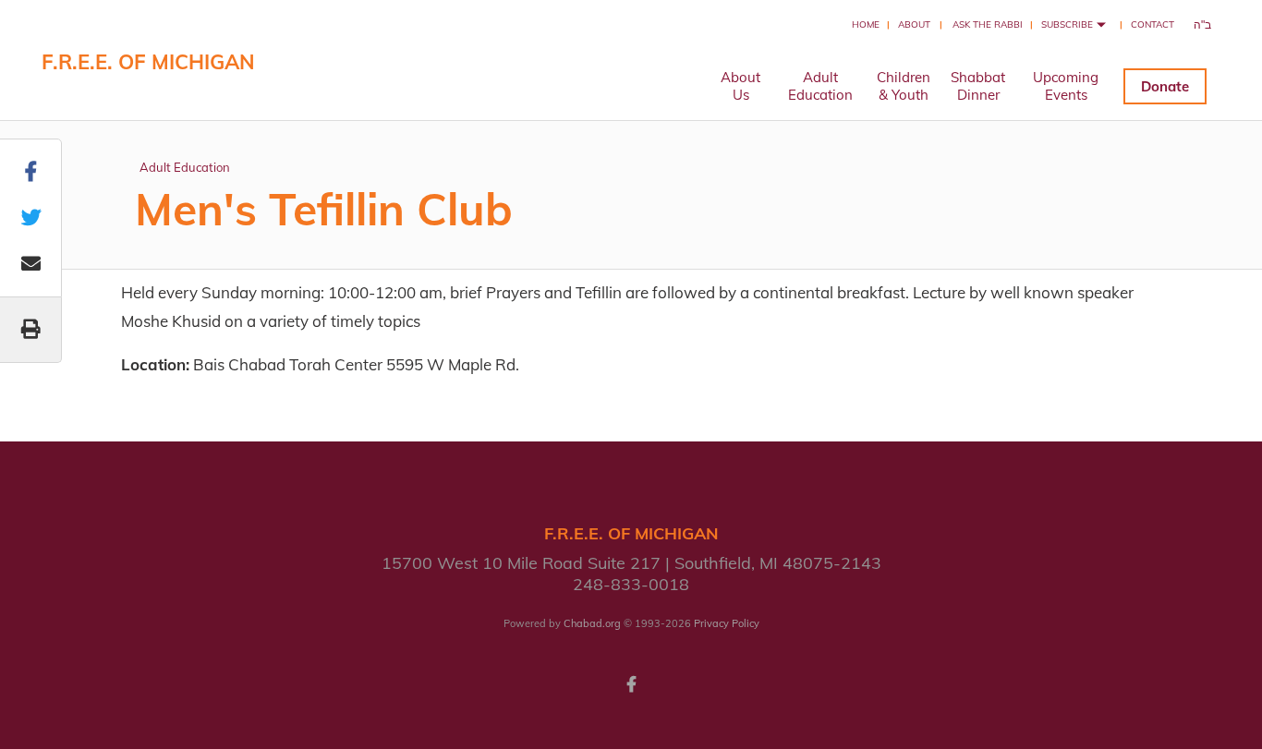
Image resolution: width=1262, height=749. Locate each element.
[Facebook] (631, 682)
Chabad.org (592, 623)
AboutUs (740, 85)
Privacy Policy (726, 623)
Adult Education (185, 167)
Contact (1152, 24)
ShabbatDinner (978, 85)
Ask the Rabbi (988, 24)
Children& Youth (903, 85)
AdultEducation (820, 85)
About (914, 24)
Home (866, 24)
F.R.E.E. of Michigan (148, 62)
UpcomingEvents (1065, 85)
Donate (1165, 86)
